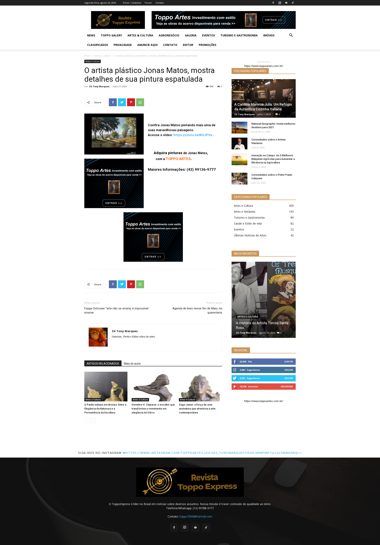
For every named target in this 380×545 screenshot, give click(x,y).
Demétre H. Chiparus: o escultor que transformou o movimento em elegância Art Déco (153, 408)
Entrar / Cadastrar (132, 2)
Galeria (191, 35)
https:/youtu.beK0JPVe (192, 135)
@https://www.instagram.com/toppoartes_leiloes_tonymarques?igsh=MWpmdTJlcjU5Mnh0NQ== (212, 453)
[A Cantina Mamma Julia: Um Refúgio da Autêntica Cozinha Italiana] (264, 98)
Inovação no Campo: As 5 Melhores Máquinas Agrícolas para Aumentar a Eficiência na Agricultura (273, 159)
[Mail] (286, 3)
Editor (188, 45)
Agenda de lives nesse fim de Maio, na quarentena (197, 310)
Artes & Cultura (140, 35)
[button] (291, 36)
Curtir (288, 361)
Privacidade (123, 45)
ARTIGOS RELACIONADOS (103, 363)
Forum (148, 2)
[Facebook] (273, 3)
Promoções (207, 45)
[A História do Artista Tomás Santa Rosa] (264, 300)
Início (87, 55)
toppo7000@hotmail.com (196, 516)
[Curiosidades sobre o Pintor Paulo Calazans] (239, 179)
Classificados (97, 45)
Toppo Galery (111, 35)
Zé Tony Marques (99, 86)
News (91, 35)
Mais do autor (132, 363)
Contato (160, 2)
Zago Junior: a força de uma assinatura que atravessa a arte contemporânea (197, 408)
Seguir (288, 369)
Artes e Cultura (102, 55)
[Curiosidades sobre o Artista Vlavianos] (239, 143)
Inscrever (287, 386)
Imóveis (269, 35)
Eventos (208, 35)
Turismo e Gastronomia (239, 35)
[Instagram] (280, 3)
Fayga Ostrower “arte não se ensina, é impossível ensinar (116, 310)
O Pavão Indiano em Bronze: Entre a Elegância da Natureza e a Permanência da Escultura (105, 408)
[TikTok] (293, 3)
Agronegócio (169, 35)
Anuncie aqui (147, 45)
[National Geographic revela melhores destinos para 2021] (239, 128)
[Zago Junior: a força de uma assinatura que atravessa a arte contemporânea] (200, 386)
